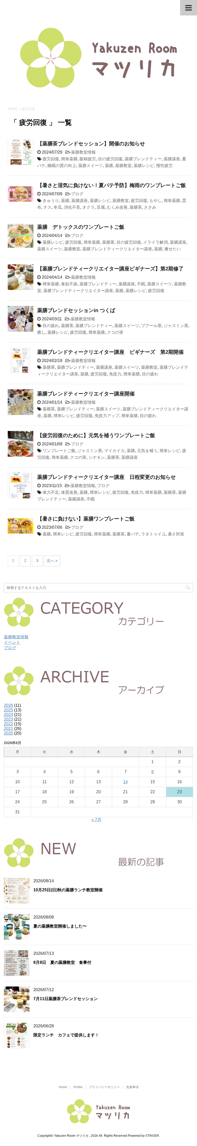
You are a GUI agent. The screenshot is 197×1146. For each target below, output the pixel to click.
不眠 (141, 284)
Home (63, 1087)
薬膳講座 (172, 159)
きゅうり (51, 200)
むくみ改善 (117, 207)
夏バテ (133, 534)
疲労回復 (51, 159)
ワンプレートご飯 (59, 450)
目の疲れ (51, 325)
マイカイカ (114, 450)
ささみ (150, 207)
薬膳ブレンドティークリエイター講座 (117, 249)
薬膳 (109, 165)
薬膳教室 (123, 165)
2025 (8, 710)
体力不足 (51, 492)
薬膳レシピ (144, 165)
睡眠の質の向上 (61, 165)
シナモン (96, 457)
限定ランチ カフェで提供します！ (66, 1035)
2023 (8, 719)
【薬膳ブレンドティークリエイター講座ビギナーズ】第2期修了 (110, 268)
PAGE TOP (187, 1107)
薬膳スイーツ (90, 165)
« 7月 (96, 819)
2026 (8, 705)
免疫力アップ (107, 415)
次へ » (52, 560)
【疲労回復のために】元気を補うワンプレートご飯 (96, 435)
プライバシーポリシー (104, 1087)
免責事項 (132, 1087)
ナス (47, 207)
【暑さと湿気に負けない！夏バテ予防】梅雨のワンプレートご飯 (111, 185)
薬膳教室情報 (83, 152)
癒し (41, 332)
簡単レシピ (64, 415)
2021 (8, 728)
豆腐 (101, 207)
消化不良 (72, 207)
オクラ (88, 207)
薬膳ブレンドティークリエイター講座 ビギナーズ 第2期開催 (110, 352)
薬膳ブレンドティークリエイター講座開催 (86, 393)
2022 (8, 724)
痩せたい (172, 249)
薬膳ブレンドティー (143, 159)
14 (125, 782)
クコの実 (115, 332)
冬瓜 (58, 207)
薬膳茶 (136, 207)
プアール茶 (151, 325)
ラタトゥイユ (153, 534)
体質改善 (69, 492)
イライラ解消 (155, 242)
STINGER (152, 1136)
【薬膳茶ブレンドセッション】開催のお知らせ (91, 143)
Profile (78, 1087)
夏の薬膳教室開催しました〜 (60, 926)
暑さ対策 (176, 534)
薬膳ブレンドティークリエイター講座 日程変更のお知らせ (106, 477)
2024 (8, 714)
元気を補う (147, 450)
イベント (12, 642)
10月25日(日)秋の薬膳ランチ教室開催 (68, 890)
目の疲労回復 (110, 159)
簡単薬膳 (69, 159)
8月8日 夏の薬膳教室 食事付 (62, 962)
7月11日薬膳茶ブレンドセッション (65, 999)
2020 (8, 733)
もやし (155, 200)
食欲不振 (69, 284)
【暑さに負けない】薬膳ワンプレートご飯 (86, 519)
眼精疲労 (88, 159)
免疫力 (115, 374)
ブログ (77, 194)
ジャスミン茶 (176, 325)
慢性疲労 (164, 165)
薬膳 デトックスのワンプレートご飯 (80, 227)
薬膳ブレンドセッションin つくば (76, 310)
